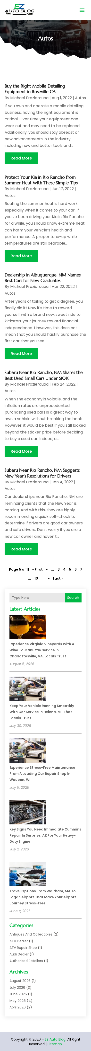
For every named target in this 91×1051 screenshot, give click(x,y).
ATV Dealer (18, 941)
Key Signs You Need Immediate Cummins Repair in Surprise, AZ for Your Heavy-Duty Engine (45, 835)
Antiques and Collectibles (30, 934)
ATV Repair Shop (23, 947)
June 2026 (18, 994)
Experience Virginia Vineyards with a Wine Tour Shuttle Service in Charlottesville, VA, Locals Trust (41, 650)
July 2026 (17, 987)
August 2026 (20, 980)
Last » (58, 578)
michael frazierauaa (29, 98)
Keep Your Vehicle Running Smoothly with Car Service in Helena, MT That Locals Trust (41, 711)
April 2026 (17, 1007)
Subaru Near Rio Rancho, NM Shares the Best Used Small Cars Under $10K (44, 375)
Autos (80, 98)
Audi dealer (19, 954)
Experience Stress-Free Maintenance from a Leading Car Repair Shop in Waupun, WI (42, 773)
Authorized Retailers (26, 960)
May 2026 (17, 1000)
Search (73, 597)
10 (36, 578)
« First (37, 569)
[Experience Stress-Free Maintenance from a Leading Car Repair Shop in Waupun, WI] (27, 751)
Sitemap (55, 1044)
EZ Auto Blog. (55, 1039)
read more (21, 158)
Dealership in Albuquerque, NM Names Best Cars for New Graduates (43, 277)
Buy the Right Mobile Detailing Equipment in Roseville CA (35, 88)
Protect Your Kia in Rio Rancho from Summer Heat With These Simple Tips (41, 179)
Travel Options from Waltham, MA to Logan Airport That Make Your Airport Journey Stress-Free (42, 897)
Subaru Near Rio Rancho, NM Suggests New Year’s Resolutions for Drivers (42, 472)
